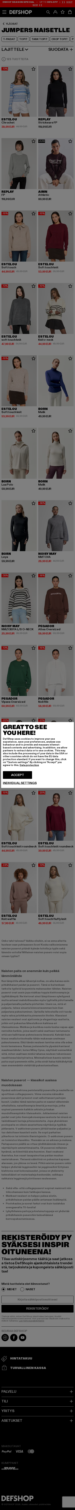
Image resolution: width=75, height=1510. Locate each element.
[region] (37, 755)
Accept (17, 775)
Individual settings (20, 783)
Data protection (29, 765)
